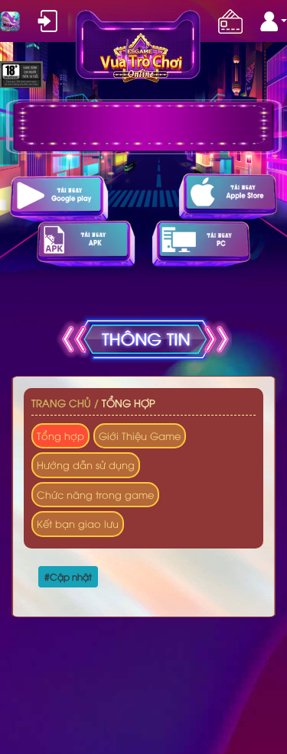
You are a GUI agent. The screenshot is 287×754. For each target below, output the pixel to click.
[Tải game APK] (86, 243)
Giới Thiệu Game (140, 435)
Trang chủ (61, 402)
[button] (273, 21)
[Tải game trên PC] (201, 243)
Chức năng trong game (95, 494)
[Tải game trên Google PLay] (59, 198)
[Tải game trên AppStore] (228, 196)
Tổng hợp (128, 402)
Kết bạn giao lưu (78, 523)
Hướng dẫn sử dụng (86, 464)
